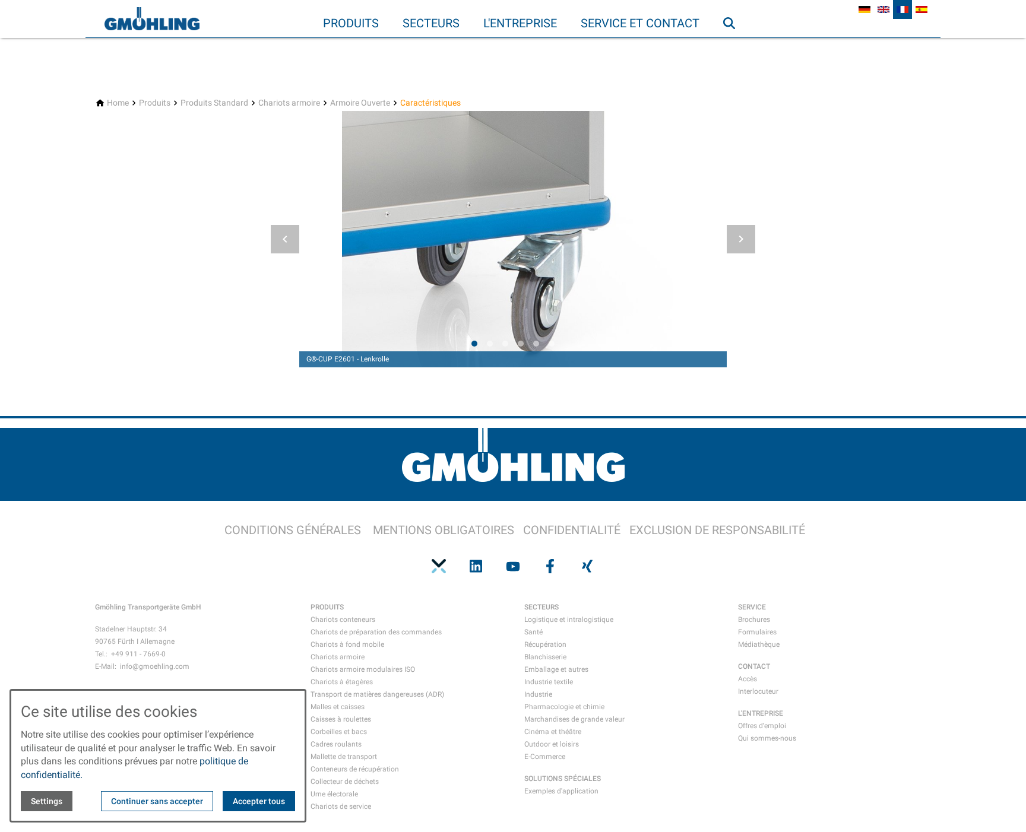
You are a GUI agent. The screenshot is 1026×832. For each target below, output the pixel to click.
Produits (351, 23)
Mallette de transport (344, 756)
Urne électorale (334, 794)
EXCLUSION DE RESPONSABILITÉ (717, 530)
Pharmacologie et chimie (564, 707)
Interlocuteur (758, 691)
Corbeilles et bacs (339, 732)
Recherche (734, 47)
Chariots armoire (338, 657)
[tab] (474, 344)
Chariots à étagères (342, 682)
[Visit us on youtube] (513, 566)
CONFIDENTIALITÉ (571, 530)
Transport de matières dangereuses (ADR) (377, 694)
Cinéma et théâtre (552, 732)
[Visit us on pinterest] (439, 566)
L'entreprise (520, 23)
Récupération (545, 644)
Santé (533, 632)
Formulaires (757, 632)
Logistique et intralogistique (568, 619)
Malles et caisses (338, 707)
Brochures (754, 619)
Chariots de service (341, 806)
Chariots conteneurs (343, 619)
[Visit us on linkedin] (475, 566)
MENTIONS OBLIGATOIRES (443, 530)
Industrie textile (548, 682)
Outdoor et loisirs (551, 744)
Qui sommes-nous (767, 738)
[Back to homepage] (152, 19)
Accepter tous (259, 801)
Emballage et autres (556, 669)
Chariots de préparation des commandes (376, 632)
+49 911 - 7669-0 (138, 654)
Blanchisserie (545, 657)
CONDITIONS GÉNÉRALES (292, 530)
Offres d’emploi (762, 726)
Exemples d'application (561, 791)
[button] (285, 239)
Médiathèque (759, 644)
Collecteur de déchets (345, 781)
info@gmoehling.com (154, 666)
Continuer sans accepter (157, 801)
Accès (747, 679)
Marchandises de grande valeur (574, 719)
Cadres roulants (336, 744)
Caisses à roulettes (341, 719)
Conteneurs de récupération (355, 769)
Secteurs (431, 23)
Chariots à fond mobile (347, 644)
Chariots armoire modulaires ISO (363, 669)
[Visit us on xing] (587, 566)
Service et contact (640, 23)
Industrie (538, 694)
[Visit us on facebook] (550, 566)
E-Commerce (544, 756)
